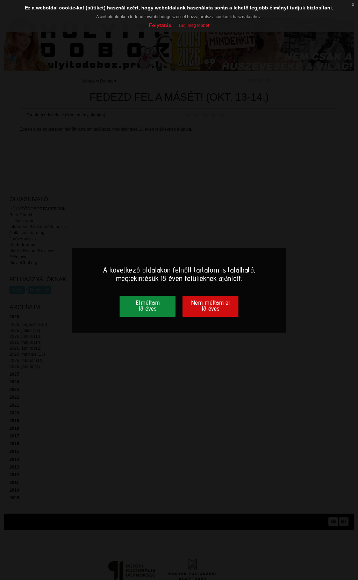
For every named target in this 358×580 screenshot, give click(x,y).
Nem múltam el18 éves (210, 305)
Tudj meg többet (193, 25)
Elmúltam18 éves (148, 305)
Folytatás (160, 25)
